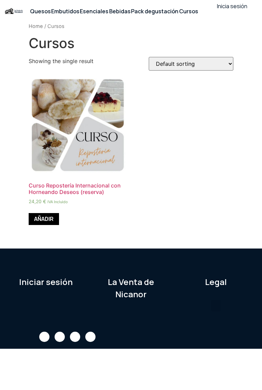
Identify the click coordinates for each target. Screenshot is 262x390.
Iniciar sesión (46, 281)
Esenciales (94, 11)
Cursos (188, 11)
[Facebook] (44, 337)
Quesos (40, 11)
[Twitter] (60, 337)
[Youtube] (75, 337)
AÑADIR (44, 219)
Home (36, 26)
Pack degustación (154, 11)
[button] (216, 305)
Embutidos (65, 11)
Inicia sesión (232, 6)
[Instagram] (90, 337)
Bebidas (120, 11)
